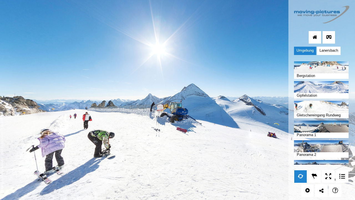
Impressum (2, 138)
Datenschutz (2, 119)
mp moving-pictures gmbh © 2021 (2, 173)
